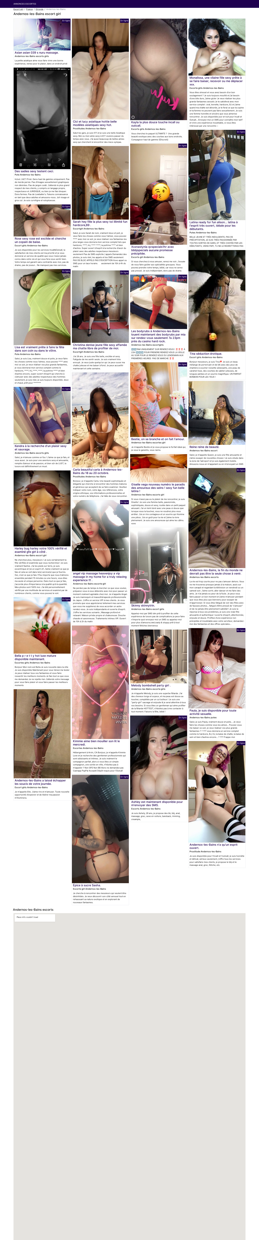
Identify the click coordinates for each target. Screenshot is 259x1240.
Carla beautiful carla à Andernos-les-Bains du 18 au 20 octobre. (98, 471)
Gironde (39, 9)
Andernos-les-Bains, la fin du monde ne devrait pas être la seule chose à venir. (216, 571)
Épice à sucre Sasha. (87, 885)
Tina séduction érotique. (206, 353)
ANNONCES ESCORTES (24, 4)
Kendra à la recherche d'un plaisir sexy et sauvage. (41, 447)
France (29, 9)
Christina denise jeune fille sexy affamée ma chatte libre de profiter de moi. (100, 346)
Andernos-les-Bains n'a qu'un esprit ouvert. (214, 846)
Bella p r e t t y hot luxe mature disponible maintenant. (35, 657)
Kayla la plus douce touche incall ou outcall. (155, 124)
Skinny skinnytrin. (143, 605)
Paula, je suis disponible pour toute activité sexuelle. (213, 712)
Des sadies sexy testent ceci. (34, 171)
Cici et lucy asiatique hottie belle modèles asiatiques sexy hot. (95, 123)
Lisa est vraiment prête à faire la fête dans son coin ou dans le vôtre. (39, 348)
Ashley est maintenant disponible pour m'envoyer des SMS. (157, 803)
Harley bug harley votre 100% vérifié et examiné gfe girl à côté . (41, 550)
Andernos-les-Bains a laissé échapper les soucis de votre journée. (40, 782)
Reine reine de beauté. (204, 447)
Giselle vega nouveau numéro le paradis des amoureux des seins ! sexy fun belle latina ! (158, 488)
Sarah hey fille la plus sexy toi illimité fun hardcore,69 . (100, 223)
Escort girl (18, 9)
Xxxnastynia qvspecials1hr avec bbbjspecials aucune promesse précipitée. (152, 250)
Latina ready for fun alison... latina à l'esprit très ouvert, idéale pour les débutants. (214, 226)
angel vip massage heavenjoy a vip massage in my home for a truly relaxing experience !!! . (100, 577)
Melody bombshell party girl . (151, 685)
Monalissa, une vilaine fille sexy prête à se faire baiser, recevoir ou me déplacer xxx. (216, 81)
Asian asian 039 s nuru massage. (37, 52)
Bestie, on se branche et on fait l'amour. (158, 439)
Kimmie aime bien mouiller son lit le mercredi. (96, 742)
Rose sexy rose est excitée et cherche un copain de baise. (40, 240)
